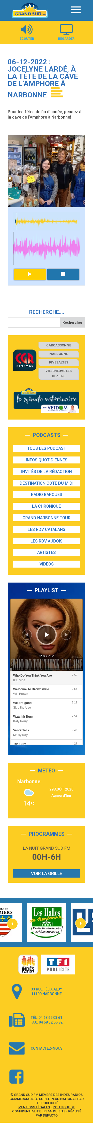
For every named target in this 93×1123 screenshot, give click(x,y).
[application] (46, 635)
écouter (27, 38)
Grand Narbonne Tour (46, 517)
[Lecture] (47, 634)
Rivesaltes (58, 362)
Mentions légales (34, 1107)
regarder (66, 38)
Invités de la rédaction (46, 471)
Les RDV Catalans (46, 529)
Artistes (46, 552)
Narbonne (58, 354)
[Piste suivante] (66, 635)
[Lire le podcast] (30, 274)
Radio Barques (46, 494)
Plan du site (54, 1111)
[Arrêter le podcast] (63, 274)
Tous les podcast (46, 448)
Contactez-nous (47, 1048)
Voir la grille (46, 873)
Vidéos (47, 564)
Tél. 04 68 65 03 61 (46, 1018)
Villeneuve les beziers (58, 373)
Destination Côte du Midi (46, 483)
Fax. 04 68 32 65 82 (46, 1022)
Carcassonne (58, 345)
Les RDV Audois (46, 541)
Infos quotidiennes (46, 460)
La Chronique (46, 506)
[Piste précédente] (26, 635)
